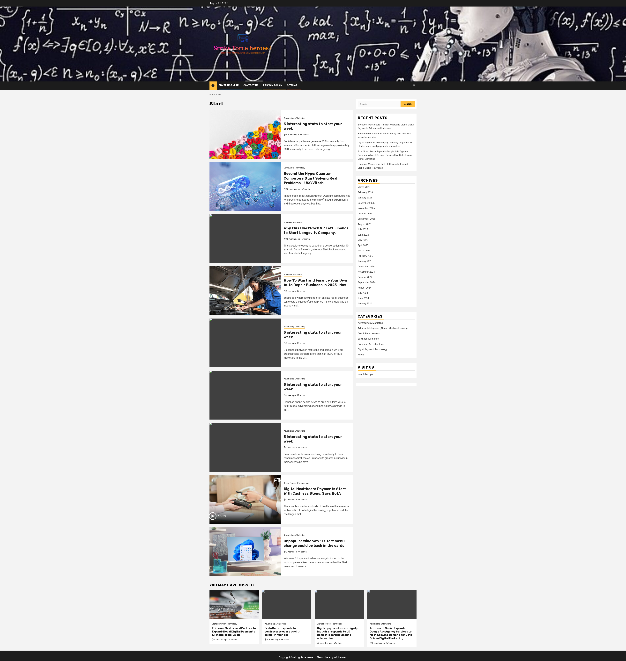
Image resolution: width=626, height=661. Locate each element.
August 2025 (364, 224)
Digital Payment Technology (296, 483)
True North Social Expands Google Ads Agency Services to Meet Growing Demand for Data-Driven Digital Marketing (385, 155)
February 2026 (365, 192)
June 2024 (363, 298)
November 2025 (366, 208)
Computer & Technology (294, 168)
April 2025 (363, 245)
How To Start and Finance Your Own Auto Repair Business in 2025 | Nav (315, 282)
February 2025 (365, 255)
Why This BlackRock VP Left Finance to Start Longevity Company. (316, 230)
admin (306, 135)
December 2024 (366, 266)
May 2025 (363, 240)
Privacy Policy (272, 85)
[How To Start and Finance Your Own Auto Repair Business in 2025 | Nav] (245, 290)
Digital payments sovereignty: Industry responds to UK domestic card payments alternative (338, 633)
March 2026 (364, 187)
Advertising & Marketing (294, 118)
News (361, 354)
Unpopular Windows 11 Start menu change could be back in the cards (314, 543)
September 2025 (366, 218)
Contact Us (250, 85)
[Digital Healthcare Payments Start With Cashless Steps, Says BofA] (245, 499)
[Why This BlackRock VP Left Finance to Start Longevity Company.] (245, 238)
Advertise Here (229, 85)
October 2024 (365, 277)
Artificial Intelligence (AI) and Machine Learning (383, 328)
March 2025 (364, 250)
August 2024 (364, 287)
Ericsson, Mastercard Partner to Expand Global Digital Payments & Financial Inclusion (234, 632)
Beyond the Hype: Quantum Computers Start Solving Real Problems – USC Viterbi (310, 178)
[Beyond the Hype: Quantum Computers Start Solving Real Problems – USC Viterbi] (245, 186)
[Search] (414, 85)
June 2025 (363, 234)
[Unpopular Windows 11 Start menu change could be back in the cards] (245, 551)
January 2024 (365, 303)
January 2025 (365, 261)
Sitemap (292, 85)
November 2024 (366, 271)
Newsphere (323, 657)
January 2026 (365, 197)
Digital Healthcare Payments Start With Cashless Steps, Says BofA (315, 491)
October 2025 (365, 213)
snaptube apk (365, 374)
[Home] (213, 85)
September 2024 (366, 282)
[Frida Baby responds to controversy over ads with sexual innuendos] (287, 604)
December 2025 (366, 203)
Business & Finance (293, 222)
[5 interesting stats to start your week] (245, 134)
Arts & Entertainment (369, 333)
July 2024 (363, 292)
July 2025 (363, 229)
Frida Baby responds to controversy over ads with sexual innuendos (282, 632)
